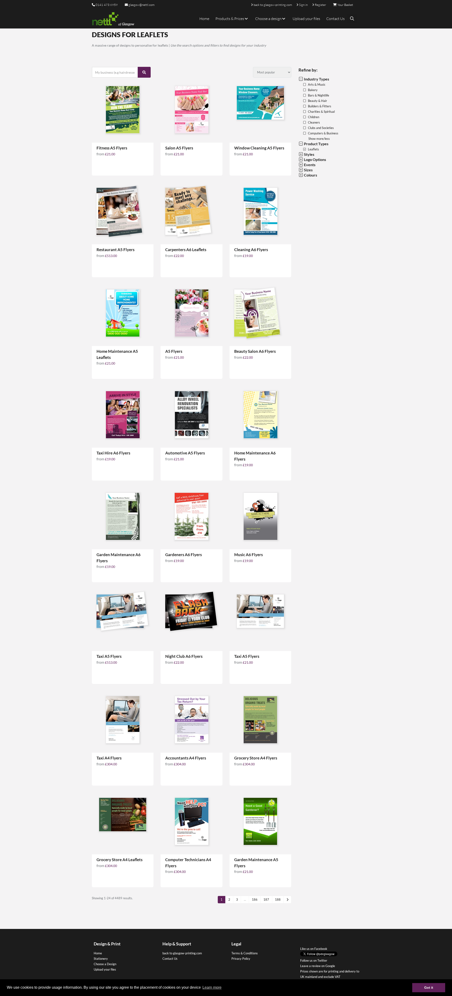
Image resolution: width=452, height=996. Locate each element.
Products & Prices (230, 18)
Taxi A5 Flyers (109, 656)
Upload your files (306, 18)
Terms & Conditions (244, 953)
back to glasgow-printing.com (182, 953)
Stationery (101, 958)
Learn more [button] (212, 987)
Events (309, 164)
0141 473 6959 (107, 5)
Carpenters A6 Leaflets (185, 249)
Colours (310, 175)
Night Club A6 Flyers (183, 656)
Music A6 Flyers (248, 554)
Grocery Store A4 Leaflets (119, 859)
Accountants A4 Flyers (185, 757)
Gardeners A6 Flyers (183, 554)
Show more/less (319, 139)
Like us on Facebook (313, 949)
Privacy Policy (240, 958)
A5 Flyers (173, 351)
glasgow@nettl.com (141, 5)
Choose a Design (105, 964)
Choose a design (268, 18)
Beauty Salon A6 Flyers (255, 351)
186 (255, 899)
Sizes (308, 170)
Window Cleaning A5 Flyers (259, 147)
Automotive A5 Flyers (185, 452)
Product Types (315, 143)
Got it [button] (428, 987)
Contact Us (335, 18)
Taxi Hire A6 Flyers (113, 452)
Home (204, 18)
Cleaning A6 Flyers (251, 249)
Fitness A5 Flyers (112, 147)
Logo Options (314, 159)
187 (266, 899)
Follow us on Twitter (313, 960)
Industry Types (316, 79)
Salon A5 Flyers (179, 147)
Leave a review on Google (317, 966)
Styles (308, 154)
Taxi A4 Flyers (109, 757)
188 (278, 899)
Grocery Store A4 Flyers (255, 757)
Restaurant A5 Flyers (115, 249)
